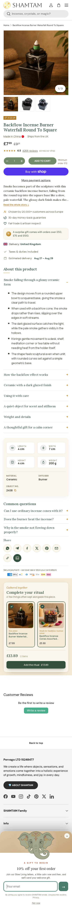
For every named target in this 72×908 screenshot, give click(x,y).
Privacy (36, 897)
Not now (36, 903)
